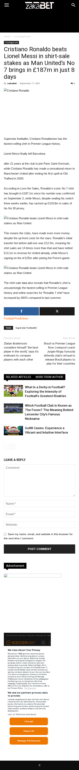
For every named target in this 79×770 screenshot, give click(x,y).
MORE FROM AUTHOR (49, 377)
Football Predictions (16, 318)
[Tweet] (57, 311)
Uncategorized (22, 36)
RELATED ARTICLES (18, 377)
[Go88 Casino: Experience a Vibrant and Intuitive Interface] (13, 430)
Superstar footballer (26, 327)
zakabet (12, 83)
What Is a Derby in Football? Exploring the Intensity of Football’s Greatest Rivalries (45, 391)
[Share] (21, 311)
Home (7, 36)
